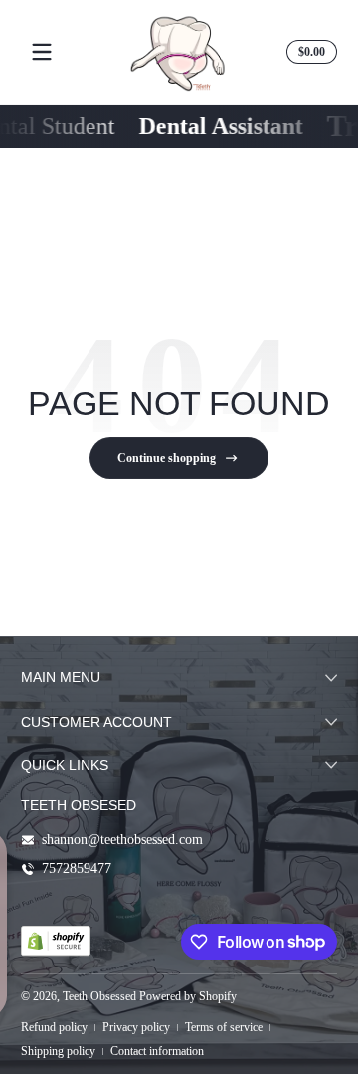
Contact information (157, 1051)
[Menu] (42, 52)
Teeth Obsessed (99, 996)
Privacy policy (136, 1027)
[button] (308, 52)
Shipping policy (58, 1051)
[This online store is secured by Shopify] (55, 941)
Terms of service (224, 1027)
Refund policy (54, 1027)
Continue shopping (166, 458)
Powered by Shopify (188, 996)
